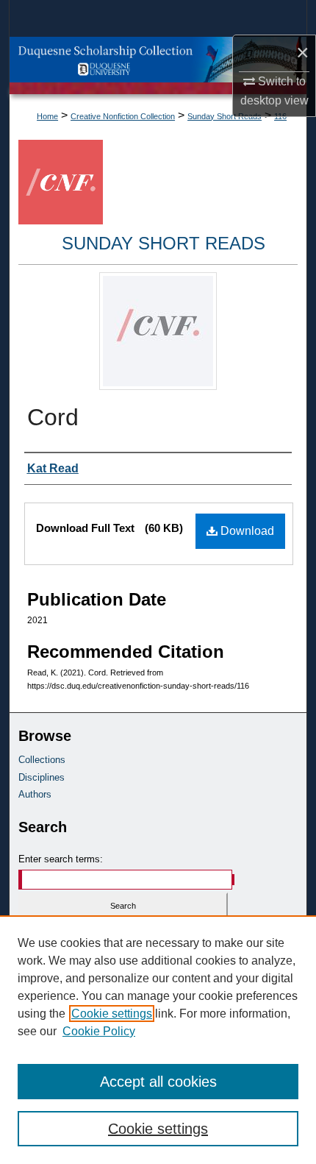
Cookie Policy (98, 1031)
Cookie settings (111, 1013)
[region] (158, 1039)
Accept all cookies (158, 1081)
